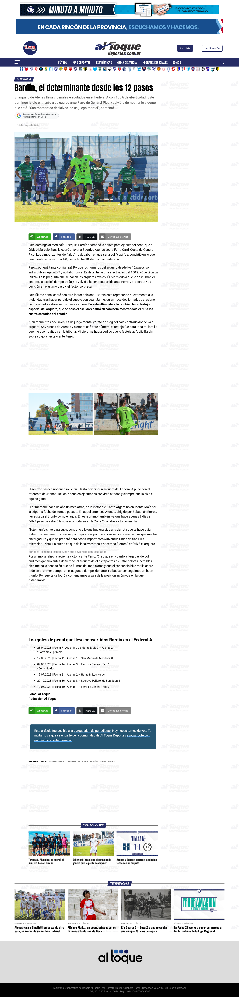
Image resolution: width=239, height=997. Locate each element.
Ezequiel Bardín (88, 762)
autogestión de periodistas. (92, 730)
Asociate (185, 48)
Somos (177, 62)
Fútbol (62, 62)
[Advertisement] (93, 366)
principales (108, 762)
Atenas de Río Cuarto (63, 762)
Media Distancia (127, 62)
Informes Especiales (155, 62)
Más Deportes (81, 62)
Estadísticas (104, 62)
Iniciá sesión (212, 48)
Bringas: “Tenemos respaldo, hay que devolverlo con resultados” (68, 552)
